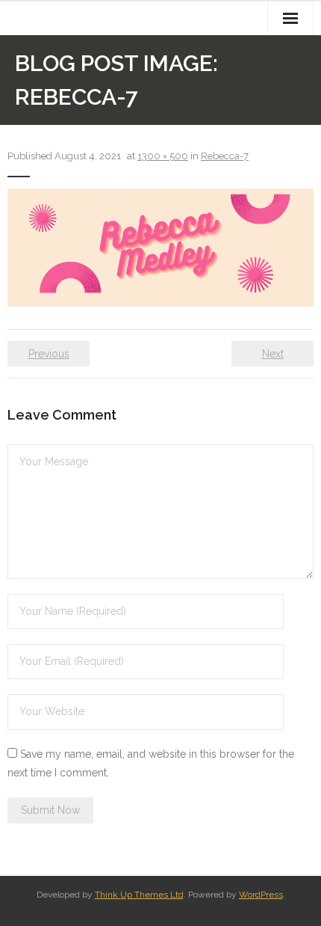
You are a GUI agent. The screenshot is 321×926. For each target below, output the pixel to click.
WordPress (261, 894)
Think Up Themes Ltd (139, 894)
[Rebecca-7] (160, 247)
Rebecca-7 (225, 156)
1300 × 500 (162, 156)
